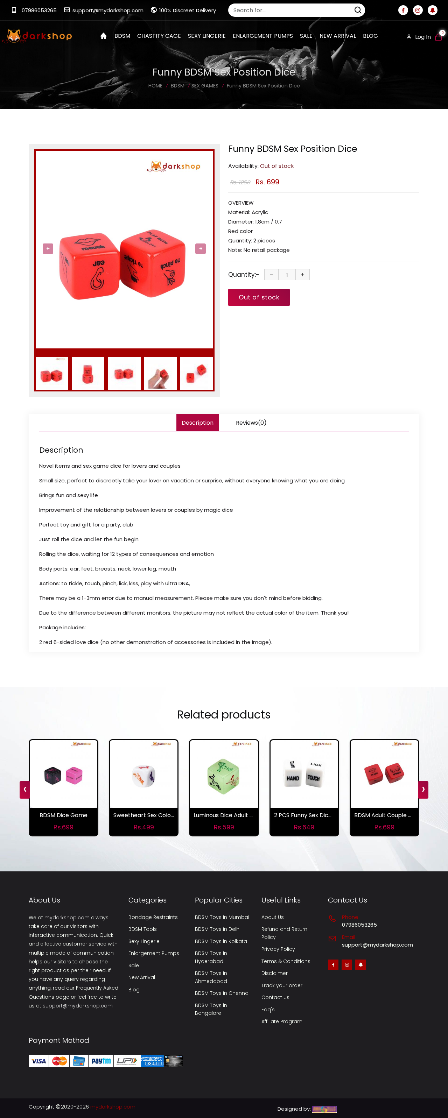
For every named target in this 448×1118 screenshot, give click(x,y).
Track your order (281, 985)
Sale (306, 36)
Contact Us (275, 997)
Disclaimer (274, 973)
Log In (422, 37)
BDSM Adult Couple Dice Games (398, 815)
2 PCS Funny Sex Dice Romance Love (324, 815)
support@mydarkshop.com (108, 10)
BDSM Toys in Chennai (222, 993)
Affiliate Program (281, 1021)
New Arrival (338, 36)
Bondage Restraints (153, 917)
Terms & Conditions (285, 961)
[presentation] (48, 248)
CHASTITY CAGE (159, 36)
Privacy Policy (278, 949)
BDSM (122, 36)
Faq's (268, 1009)
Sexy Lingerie (144, 941)
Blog (370, 36)
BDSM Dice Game (64, 815)
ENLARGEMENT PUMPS (263, 36)
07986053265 (39, 10)
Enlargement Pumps (153, 953)
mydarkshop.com (67, 917)
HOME (155, 85)
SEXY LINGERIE (207, 36)
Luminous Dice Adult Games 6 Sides (242, 815)
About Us (272, 917)
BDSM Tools (142, 929)
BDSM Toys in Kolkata (221, 941)
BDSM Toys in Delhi (217, 929)
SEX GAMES (204, 85)
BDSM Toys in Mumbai (222, 917)
